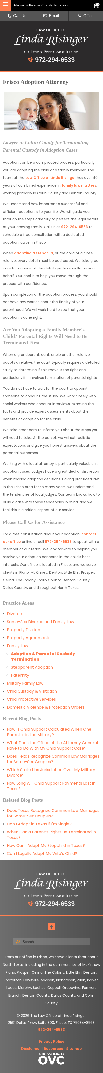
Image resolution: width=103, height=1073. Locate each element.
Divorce (14, 614)
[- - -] (5, 5)
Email (54, 16)
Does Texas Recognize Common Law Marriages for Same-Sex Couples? (53, 759)
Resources (53, 1048)
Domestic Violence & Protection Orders (46, 707)
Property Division (23, 630)
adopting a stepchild (33, 253)
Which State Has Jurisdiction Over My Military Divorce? (51, 772)
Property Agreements (29, 638)
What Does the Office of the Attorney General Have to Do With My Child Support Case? (52, 745)
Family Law (17, 646)
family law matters (79, 185)
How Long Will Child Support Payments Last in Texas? (51, 786)
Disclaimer (31, 1048)
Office (89, 16)
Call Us (19, 16)
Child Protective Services (31, 699)
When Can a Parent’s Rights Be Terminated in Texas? (51, 834)
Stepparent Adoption (32, 667)
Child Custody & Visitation (32, 691)
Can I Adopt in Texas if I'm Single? (39, 824)
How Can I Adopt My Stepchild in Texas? (46, 845)
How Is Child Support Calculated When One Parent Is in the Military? (49, 732)
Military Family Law (25, 683)
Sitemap (74, 1048)
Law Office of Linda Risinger (51, 177)
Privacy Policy (51, 1041)
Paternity (20, 675)
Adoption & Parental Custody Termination (43, 656)
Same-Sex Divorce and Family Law (40, 622)
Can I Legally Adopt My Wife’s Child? (42, 853)
